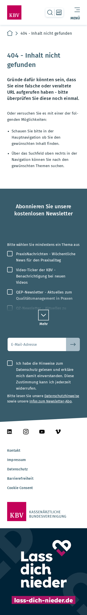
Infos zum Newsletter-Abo (50, 401)
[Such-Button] (73, 344)
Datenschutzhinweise (61, 396)
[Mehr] (43, 315)
